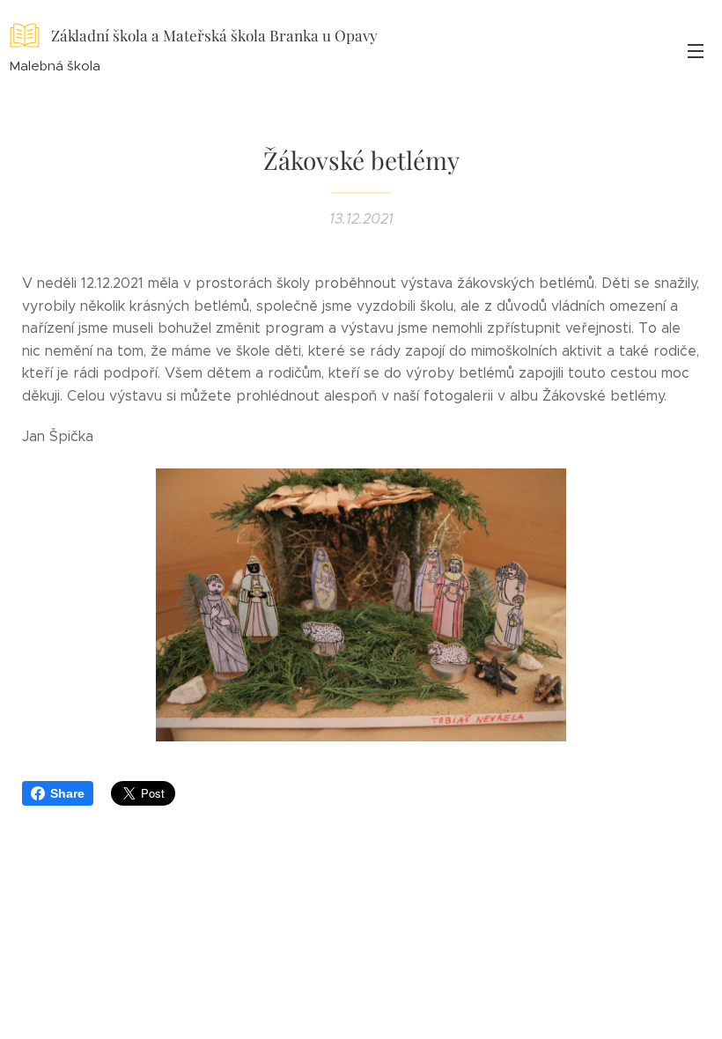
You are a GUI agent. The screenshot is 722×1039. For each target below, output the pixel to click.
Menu (695, 50)
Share (67, 793)
